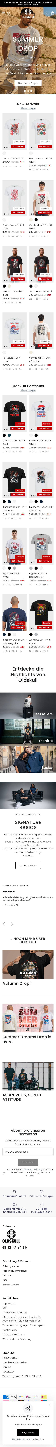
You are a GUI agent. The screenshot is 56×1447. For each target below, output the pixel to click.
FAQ (4, 1280)
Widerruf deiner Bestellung (16, 1339)
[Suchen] (10, 13)
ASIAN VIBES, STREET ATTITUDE (22, 1097)
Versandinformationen (15, 1270)
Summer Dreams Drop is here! (26, 1039)
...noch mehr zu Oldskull (15, 1362)
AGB (4, 1308)
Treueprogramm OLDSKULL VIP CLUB (22, 1376)
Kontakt (6, 1367)
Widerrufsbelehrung (13, 1334)
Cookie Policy (9, 1330)
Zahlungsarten (10, 1266)
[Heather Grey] (14, 568)
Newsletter (8, 1371)
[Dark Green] (9, 435)
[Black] (36, 219)
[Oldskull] (28, 13)
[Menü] (3, 13)
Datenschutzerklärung (32, 1169)
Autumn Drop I (17, 983)
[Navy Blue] (9, 501)
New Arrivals (28, 103)
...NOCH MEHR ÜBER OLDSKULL (28, 940)
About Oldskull (10, 1357)
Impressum (8, 1303)
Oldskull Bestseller (28, 386)
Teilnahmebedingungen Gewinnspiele (23, 1325)
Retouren (7, 1275)
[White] (4, 153)
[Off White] (31, 219)
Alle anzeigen (28, 108)
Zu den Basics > (28, 865)
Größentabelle (10, 1284)
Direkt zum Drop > (28, 83)
